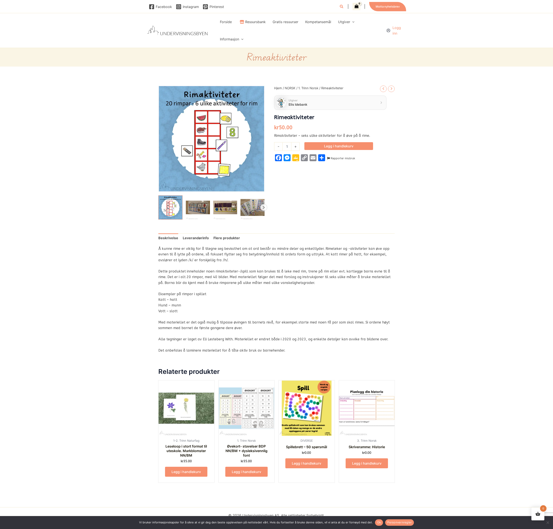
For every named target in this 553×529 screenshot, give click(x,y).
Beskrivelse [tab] (168, 238)
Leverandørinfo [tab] (196, 238)
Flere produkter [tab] (226, 238)
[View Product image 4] (252, 207)
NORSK (290, 88)
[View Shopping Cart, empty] (356, 6)
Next (263, 207)
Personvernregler (399, 522)
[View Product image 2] (198, 207)
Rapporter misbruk (342, 158)
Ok (379, 522)
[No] (547, 522)
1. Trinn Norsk (308, 88)
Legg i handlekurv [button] (186, 472)
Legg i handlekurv (338, 146)
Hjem (278, 88)
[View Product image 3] (225, 207)
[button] (342, 7)
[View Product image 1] (170, 207)
